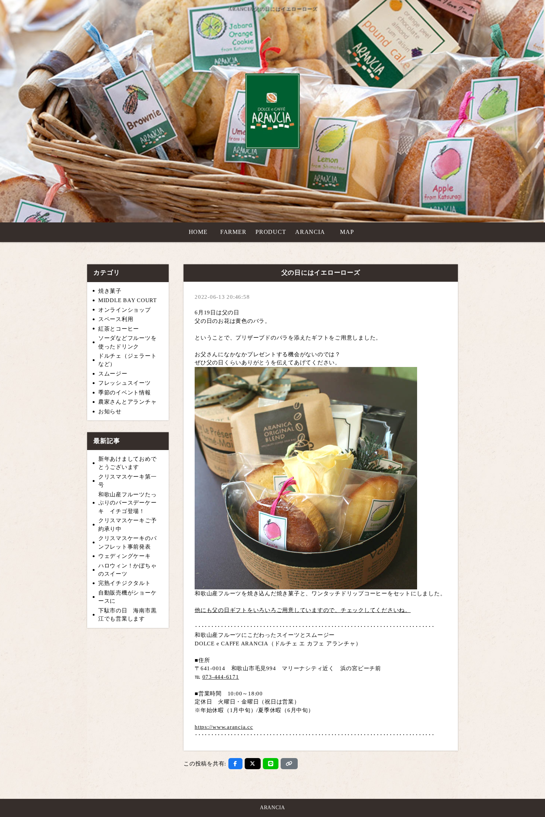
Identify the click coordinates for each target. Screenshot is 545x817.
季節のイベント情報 (124, 393)
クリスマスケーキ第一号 (127, 481)
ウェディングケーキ (124, 556)
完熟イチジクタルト (124, 583)
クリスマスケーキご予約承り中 (127, 524)
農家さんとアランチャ (127, 402)
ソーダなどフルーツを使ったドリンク (127, 342)
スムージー (113, 374)
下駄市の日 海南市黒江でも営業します (127, 615)
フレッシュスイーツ (124, 383)
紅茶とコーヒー (118, 329)
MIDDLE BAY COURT (127, 300)
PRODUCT (270, 232)
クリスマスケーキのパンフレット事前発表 (127, 542)
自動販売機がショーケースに (127, 597)
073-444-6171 (220, 677)
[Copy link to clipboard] (289, 763)
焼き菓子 (110, 291)
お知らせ (110, 411)
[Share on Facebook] (235, 763)
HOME (198, 232)
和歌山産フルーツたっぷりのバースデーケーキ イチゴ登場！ (127, 503)
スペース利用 (115, 319)
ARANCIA (310, 232)
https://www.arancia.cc (224, 727)
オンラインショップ (124, 310)
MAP (347, 232)
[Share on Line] (271, 763)
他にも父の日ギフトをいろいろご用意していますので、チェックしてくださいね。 (303, 610)
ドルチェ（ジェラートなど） (127, 360)
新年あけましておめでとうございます (127, 463)
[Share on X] (253, 763)
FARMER (233, 232)
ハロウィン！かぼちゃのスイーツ (127, 570)
